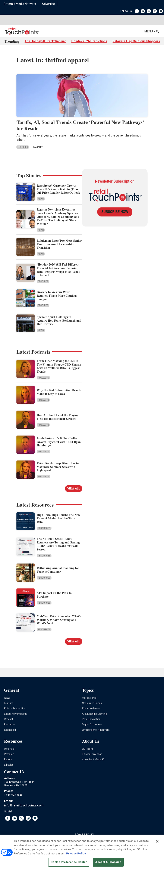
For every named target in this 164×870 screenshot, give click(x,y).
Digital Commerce (92, 724)
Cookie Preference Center (69, 862)
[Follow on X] (149, 11)
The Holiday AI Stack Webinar (45, 41)
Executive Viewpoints (15, 714)
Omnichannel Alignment (96, 730)
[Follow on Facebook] (137, 11)
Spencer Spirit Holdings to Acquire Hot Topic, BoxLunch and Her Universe (59, 320)
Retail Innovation (91, 719)
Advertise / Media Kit (93, 759)
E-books (8, 765)
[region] (82, 852)
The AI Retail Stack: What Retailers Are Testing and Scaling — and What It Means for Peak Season (58, 544)
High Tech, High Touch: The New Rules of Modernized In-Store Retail (58, 518)
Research (9, 754)
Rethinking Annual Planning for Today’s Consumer (58, 570)
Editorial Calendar (92, 754)
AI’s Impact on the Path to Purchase (54, 595)
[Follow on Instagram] (155, 11)
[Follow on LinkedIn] (143, 11)
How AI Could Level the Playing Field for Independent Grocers (57, 417)
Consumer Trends (92, 703)
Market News (89, 698)
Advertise (48, 3)
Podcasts (43, 378)
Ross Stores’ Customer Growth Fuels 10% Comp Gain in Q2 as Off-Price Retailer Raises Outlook (58, 189)
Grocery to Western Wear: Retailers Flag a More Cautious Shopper (57, 295)
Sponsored (10, 730)
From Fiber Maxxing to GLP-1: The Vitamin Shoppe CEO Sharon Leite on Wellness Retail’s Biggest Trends (59, 366)
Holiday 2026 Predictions (89, 41)
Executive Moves (91, 708)
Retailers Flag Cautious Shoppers (136, 41)
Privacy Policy (76, 853)
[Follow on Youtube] (161, 11)
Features (23, 147)
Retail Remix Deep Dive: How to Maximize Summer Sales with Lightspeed (58, 467)
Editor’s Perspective (14, 708)
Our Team (87, 749)
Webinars (9, 749)
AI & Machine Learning (94, 714)
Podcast (8, 719)
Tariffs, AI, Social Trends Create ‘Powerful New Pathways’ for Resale (80, 125)
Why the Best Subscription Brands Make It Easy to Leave (59, 392)
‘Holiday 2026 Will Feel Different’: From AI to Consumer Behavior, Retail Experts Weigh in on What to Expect (59, 269)
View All (73, 488)
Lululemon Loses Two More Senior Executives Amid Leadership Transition (59, 244)
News (41, 199)
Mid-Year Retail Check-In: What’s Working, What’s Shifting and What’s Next (59, 620)
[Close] (157, 841)
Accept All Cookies (108, 862)
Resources (44, 528)
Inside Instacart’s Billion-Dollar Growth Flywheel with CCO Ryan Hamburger (59, 442)
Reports (8, 759)
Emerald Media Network (20, 3)
